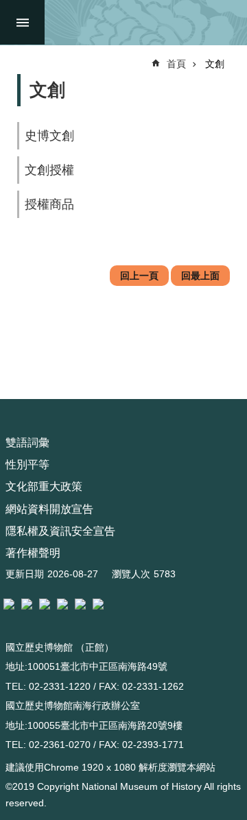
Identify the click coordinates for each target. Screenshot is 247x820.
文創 (214, 63)
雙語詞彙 (27, 442)
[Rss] (98, 604)
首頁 (176, 63)
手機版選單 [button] (22, 22)
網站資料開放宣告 (49, 509)
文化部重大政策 (43, 486)
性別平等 (27, 464)
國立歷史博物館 (142, 22)
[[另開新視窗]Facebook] (45, 604)
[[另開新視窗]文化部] (9, 604)
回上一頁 (139, 275)
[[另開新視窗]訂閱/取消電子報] (27, 604)
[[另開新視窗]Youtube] (80, 604)
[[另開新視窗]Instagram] (62, 604)
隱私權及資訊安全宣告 (60, 531)
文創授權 (49, 170)
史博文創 (49, 136)
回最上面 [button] (200, 275)
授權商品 (49, 204)
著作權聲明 (32, 553)
